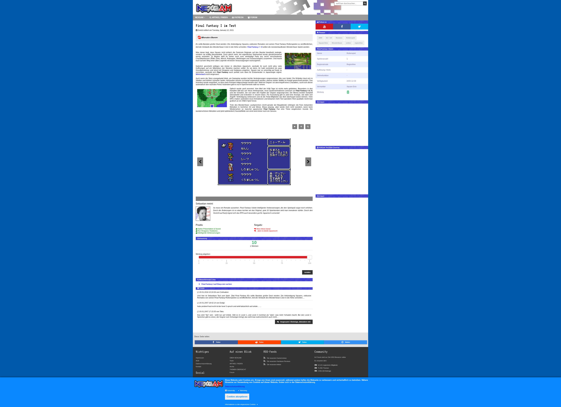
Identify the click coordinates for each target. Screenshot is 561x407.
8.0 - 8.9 (329, 38)
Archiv (232, 366)
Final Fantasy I (253, 47)
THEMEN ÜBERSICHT (238, 369)
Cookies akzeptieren (237, 396)
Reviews (339, 38)
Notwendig (231, 390)
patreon (238, 17)
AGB (197, 361)
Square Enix (323, 43)
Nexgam (199, 17)
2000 (320, 38)
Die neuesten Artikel (274, 364)
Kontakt (198, 366)
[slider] (309, 257)
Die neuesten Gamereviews (277, 358)
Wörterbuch (201, 74)
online (348, 43)
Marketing (243, 390)
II (261, 47)
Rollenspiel (350, 38)
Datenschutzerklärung (204, 364)
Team (232, 361)
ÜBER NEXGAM (235, 358)
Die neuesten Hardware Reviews (278, 361)
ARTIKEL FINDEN (219, 17)
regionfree (359, 43)
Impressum (200, 358)
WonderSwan (337, 43)
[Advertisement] (342, 124)
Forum (232, 372)
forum (253, 17)
